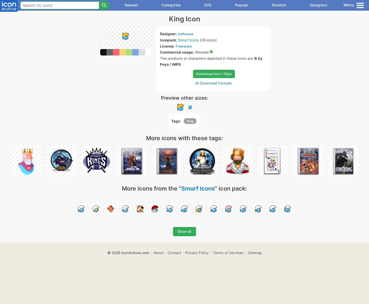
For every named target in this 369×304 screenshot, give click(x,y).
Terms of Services (228, 253)
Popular (242, 5)
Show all (184, 231)
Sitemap (255, 253)
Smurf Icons (188, 40)
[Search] (104, 5)
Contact (174, 253)
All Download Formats (213, 83)
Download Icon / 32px (214, 74)
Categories (171, 5)
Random (279, 5)
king (190, 121)
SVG (208, 5)
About (159, 253)
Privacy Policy (197, 253)
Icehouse (185, 34)
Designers (318, 5)
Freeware (184, 46)
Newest (131, 5)
